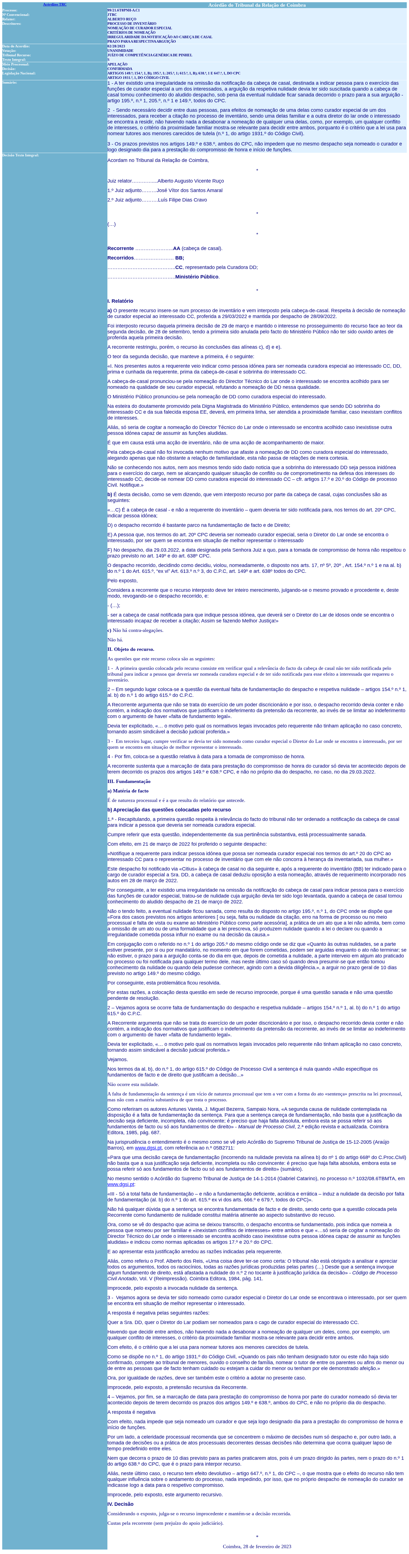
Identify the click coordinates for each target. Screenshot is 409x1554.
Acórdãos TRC (54, 4)
